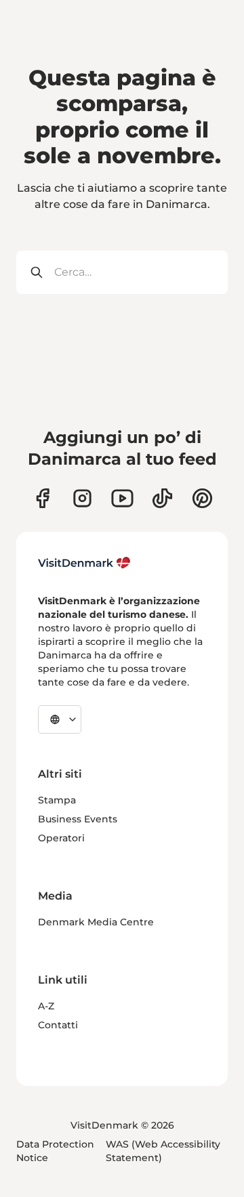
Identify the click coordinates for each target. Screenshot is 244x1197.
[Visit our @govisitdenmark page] (162, 498)
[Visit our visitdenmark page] (122, 498)
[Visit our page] (82, 498)
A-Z (46, 1006)
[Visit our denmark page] (42, 498)
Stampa (57, 800)
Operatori (61, 838)
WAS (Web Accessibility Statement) (163, 1151)
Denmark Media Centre (96, 922)
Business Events (77, 819)
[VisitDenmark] (84, 563)
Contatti (58, 1025)
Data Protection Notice (55, 1151)
